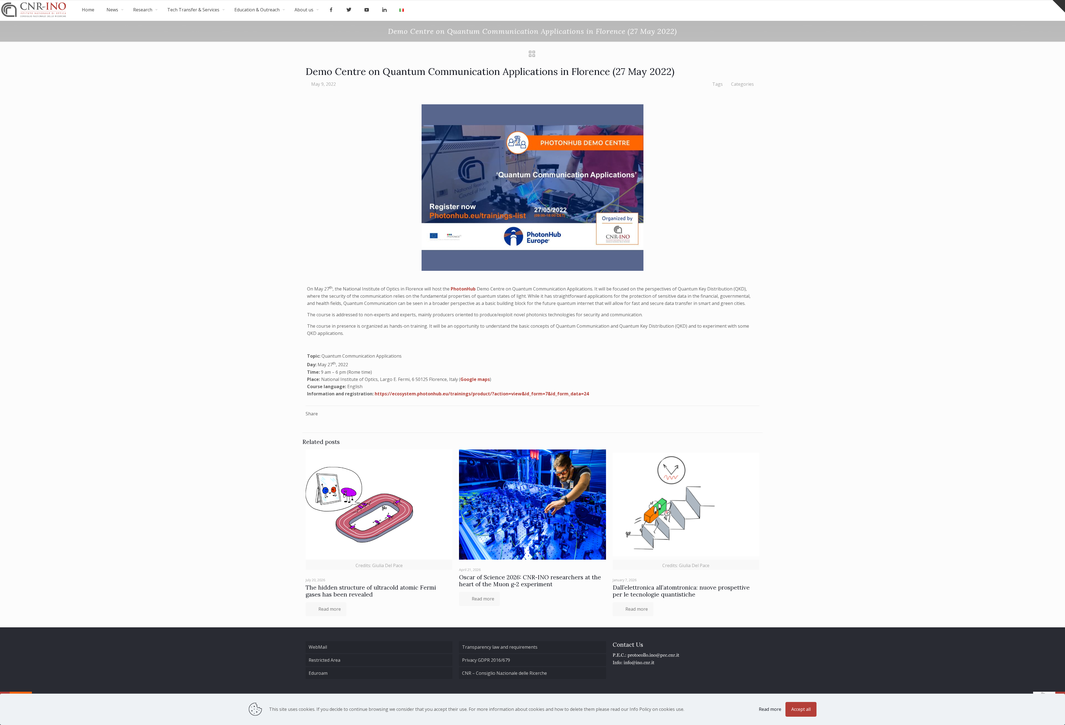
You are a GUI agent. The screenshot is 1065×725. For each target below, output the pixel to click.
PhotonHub (463, 289)
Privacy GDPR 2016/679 (486, 660)
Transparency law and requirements (499, 647)
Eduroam (318, 673)
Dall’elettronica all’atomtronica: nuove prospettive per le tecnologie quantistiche (681, 591)
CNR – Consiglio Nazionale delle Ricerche (504, 673)
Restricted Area (324, 660)
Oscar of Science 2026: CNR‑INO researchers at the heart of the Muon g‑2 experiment (530, 581)
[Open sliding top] (1059, 6)
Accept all (801, 709)
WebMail (318, 647)
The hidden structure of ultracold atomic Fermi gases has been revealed (371, 591)
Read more (770, 709)
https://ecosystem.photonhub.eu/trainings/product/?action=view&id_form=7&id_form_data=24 (482, 394)
